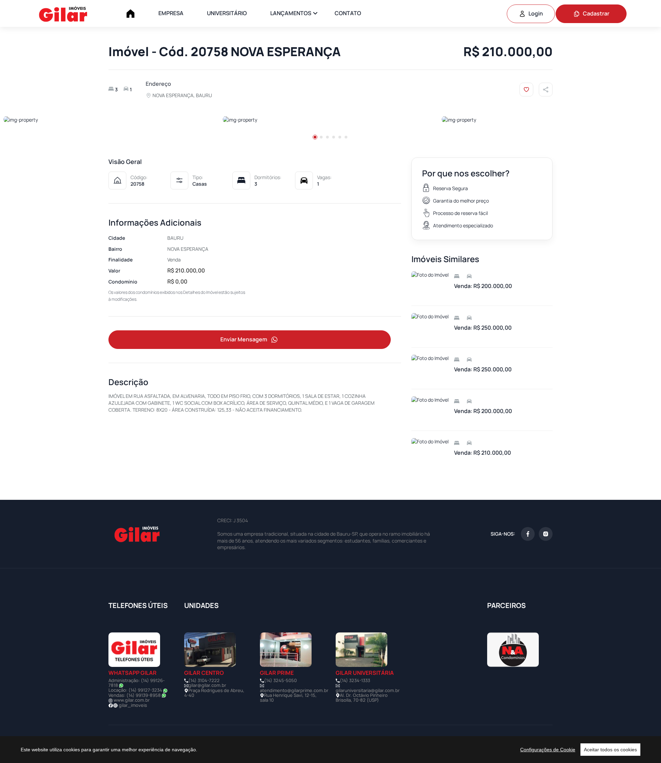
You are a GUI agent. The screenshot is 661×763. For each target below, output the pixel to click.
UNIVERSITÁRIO (227, 13)
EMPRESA (170, 13)
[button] (315, 137)
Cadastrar (596, 13)
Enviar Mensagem (243, 339)
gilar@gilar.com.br (207, 685)
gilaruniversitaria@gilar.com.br (368, 690)
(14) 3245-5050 (280, 680)
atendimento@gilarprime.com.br (294, 690)
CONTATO (348, 13)
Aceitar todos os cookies (610, 749)
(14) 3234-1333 (355, 680)
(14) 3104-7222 (204, 680)
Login (535, 13)
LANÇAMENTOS (290, 13)
